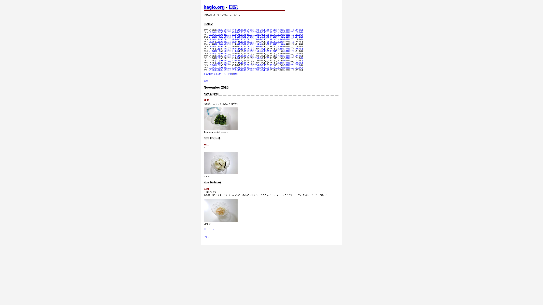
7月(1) (257, 30)
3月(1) (226, 30)
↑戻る (206, 237)
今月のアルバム (219, 74)
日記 (233, 7)
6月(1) (249, 30)
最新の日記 (208, 74)
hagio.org (214, 7)
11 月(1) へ (209, 229)
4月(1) (234, 30)
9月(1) (272, 30)
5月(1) (241, 30)
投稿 (230, 74)
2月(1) (218, 30)
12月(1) (298, 30)
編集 (235, 74)
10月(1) (280, 30)
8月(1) (264, 30)
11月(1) (289, 30)
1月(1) (211, 32)
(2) (222, 30)
